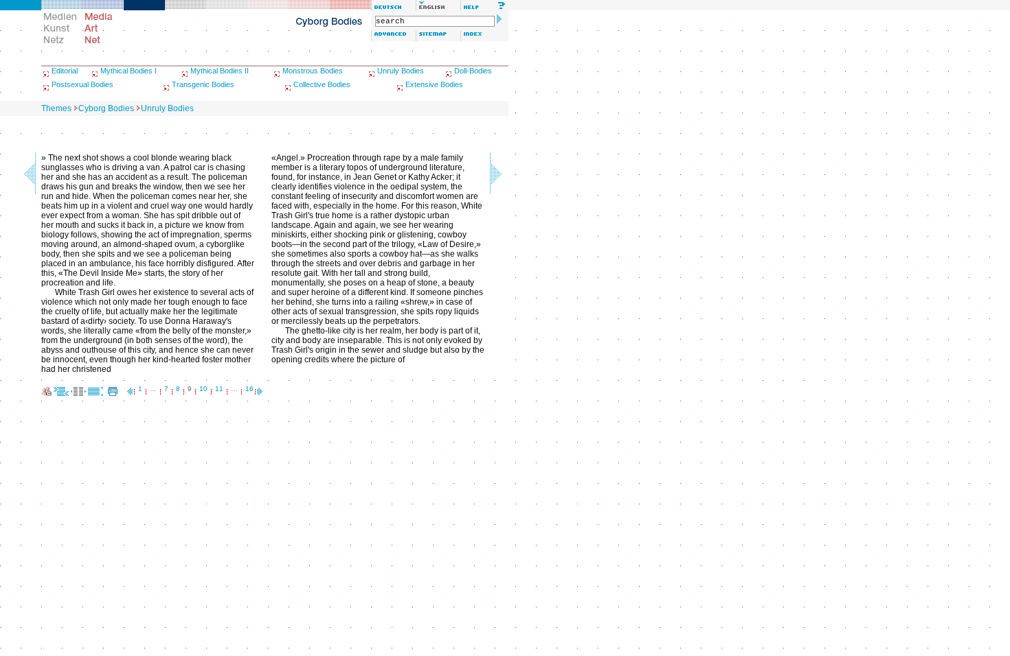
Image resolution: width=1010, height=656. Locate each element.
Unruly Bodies (400, 71)
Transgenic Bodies (203, 84)
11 (219, 389)
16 (249, 389)
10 (203, 389)
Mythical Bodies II (219, 71)
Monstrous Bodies (312, 71)
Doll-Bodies (473, 71)
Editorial (65, 71)
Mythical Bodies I (128, 71)
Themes (56, 108)
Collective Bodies (321, 84)
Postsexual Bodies (82, 84)
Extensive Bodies (434, 84)
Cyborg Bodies (106, 108)
